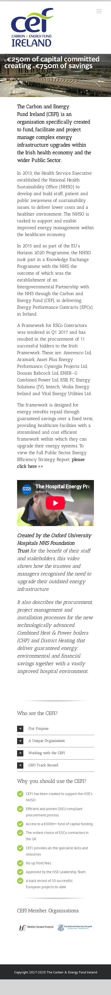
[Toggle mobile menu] (99, 11)
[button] (55, 729)
